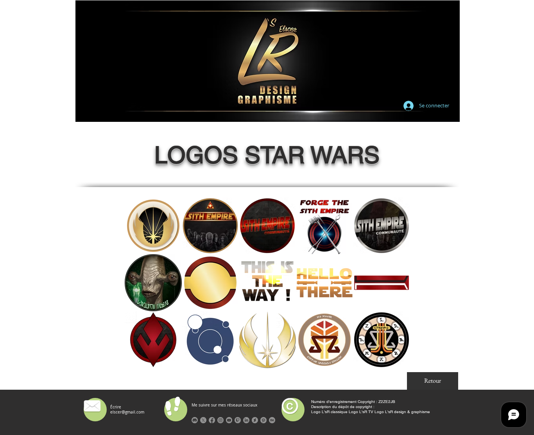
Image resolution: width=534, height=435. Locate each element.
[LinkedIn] (246, 420)
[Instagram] (220, 420)
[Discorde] (195, 420)
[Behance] (272, 420)
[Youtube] (229, 420)
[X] (203, 420)
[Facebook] (212, 420)
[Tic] (238, 420)
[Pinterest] (263, 420)
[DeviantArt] (255, 420)
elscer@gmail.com (127, 412)
